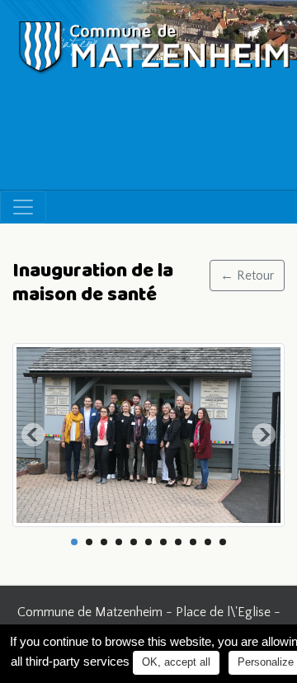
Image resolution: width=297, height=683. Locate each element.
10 (208, 542)
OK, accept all (176, 662)
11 (222, 542)
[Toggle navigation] (23, 207)
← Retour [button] (247, 275)
